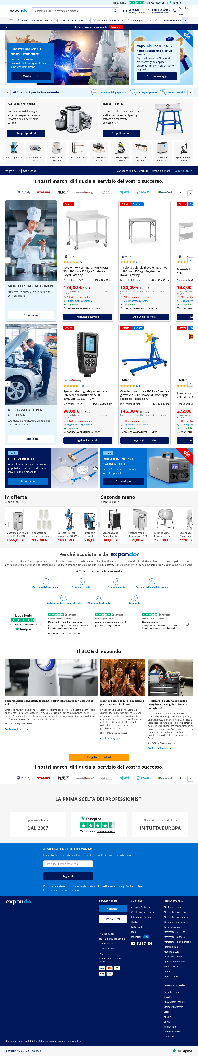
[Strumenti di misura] (35, 153)
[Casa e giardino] (14, 153)
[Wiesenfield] (165, 192)
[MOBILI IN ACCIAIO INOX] (31, 260)
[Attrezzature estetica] (141, 153)
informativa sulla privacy (110, 886)
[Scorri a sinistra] (6, 27)
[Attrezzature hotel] (99, 153)
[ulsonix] (106, 192)
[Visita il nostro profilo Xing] (150, 944)
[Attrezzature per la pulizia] (120, 153)
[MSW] (63, 192)
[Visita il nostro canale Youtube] (133, 944)
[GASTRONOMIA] (51, 119)
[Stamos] (44, 192)
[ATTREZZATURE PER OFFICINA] (31, 384)
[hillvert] (124, 192)
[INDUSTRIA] (146, 119)
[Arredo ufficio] (78, 153)
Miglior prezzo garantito (79, 300)
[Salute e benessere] (162, 153)
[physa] (143, 192)
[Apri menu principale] (11, 20)
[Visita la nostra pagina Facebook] (139, 944)
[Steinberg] (85, 192)
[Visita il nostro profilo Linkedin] (144, 944)
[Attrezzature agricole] (56, 153)
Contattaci (113, 908)
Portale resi (113, 919)
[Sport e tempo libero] (183, 153)
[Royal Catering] (23, 192)
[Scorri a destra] (192, 27)
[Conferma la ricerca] (115, 10)
